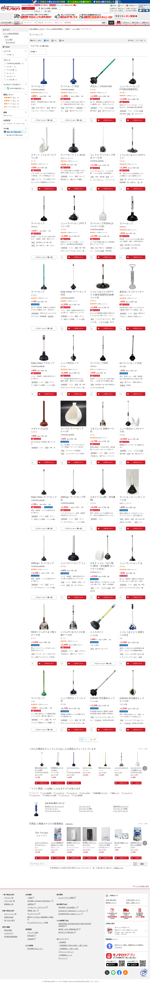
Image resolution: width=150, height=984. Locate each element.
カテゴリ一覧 (8, 898)
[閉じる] (93, 39)
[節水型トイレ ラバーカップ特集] (36, 816)
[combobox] (69, 23)
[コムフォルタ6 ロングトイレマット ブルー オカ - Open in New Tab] (42, 834)
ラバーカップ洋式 (99, 363)
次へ (91, 739)
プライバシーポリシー (66, 952)
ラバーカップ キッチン (53, 811)
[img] (11, 8)
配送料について (111, 903)
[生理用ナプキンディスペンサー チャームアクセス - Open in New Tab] (74, 834)
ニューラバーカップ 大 (131, 563)
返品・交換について (133, 903)
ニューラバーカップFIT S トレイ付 (73, 225)
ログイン (28, 8)
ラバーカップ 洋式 (70, 86)
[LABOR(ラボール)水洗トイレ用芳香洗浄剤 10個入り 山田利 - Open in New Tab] (137, 834)
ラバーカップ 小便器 (120, 809)
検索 (111, 23)
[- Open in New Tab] (112, 913)
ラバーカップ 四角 (85, 809)
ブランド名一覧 (9, 901)
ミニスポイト (96, 632)
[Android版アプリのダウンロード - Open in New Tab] (137, 964)
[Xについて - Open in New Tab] (107, 974)
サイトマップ (63, 958)
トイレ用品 (76, 29)
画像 (47, 40)
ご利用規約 (62, 942)
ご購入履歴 (47, 11)
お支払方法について (133, 900)
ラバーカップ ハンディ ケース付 (132, 498)
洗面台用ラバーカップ (120, 806)
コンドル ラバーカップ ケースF (72, 430)
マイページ (25, 11)
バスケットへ (108, 120)
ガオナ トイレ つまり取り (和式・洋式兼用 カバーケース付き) (102, 566)
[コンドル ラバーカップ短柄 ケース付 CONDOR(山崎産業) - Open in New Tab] (137, 759)
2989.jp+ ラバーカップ (42, 563)
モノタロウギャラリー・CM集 (37, 922)
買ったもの (135, 22)
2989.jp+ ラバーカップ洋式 (73, 498)
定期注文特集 (8, 917)
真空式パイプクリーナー (132, 292)
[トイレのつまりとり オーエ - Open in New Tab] (121, 759)
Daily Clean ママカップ (42, 363)
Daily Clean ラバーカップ (44, 497)
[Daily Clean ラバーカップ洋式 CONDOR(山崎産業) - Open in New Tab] (42, 759)
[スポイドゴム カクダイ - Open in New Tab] (90, 759)
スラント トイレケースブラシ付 (43, 156)
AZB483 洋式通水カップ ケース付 (132, 699)
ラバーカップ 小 (84, 806)
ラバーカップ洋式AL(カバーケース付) (102, 225)
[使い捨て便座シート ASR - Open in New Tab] (121, 834)
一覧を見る (69, 824)
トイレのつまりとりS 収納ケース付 (73, 633)
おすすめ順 (139, 40)
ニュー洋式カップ (69, 363)
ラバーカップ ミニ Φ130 (73, 155)
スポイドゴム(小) (39, 428)
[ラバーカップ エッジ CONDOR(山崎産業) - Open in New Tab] (74, 759)
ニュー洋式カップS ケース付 (132, 430)
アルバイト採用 (32, 932)
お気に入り (145, 22)
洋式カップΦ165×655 (101, 86)
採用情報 (29, 929)
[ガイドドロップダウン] (132, 9)
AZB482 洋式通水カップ (102, 698)
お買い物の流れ (111, 900)
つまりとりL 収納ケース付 (102, 430)
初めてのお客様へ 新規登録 (49, 8)
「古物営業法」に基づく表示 (68, 949)
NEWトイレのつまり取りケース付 (43, 633)
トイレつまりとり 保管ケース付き (132, 633)
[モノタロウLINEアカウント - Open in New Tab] (113, 974)
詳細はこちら (118, 868)
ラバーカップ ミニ (51, 809)
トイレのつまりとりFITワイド (132, 156)
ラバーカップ (27, 22)
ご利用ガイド (113, 895)
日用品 (67, 29)
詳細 (103, 22)
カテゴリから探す (6, 22)
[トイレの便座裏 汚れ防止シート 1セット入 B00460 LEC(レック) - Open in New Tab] (58, 834)
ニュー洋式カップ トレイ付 (73, 699)
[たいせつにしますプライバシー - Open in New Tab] (144, 973)
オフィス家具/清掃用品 (55, 29)
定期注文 (37, 11)
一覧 (55, 40)
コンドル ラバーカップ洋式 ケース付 (102, 156)
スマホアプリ (8, 933)
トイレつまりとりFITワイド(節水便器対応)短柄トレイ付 (102, 294)
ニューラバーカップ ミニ (73, 563)
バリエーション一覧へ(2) (43, 120)
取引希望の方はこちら (35, 949)
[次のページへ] (144, 768)
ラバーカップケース (86, 811)
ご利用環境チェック (65, 955)
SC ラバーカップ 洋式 (131, 363)
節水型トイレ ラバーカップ (54, 806)
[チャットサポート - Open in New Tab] (121, 8)
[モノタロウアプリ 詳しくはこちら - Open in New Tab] (126, 956)
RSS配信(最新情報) (10, 937)
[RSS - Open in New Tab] (125, 974)
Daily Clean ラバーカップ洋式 (73, 293)
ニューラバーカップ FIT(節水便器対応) (130, 88)
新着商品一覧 (8, 904)
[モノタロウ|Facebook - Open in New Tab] (119, 974)
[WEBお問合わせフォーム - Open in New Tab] (113, 8)
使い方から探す (9, 920)
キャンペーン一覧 (10, 914)
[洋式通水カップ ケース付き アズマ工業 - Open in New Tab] (58, 759)
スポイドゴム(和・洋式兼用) (102, 498)
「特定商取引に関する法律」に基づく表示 (72, 945)
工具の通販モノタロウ (36, 29)
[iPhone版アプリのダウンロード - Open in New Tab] (115, 964)
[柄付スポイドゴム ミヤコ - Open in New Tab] (106, 759)
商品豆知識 (8, 930)
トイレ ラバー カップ (120, 811)
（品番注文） (17, 23)
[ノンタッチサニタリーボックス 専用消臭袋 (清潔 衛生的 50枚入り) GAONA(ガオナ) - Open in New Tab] (106, 834)
